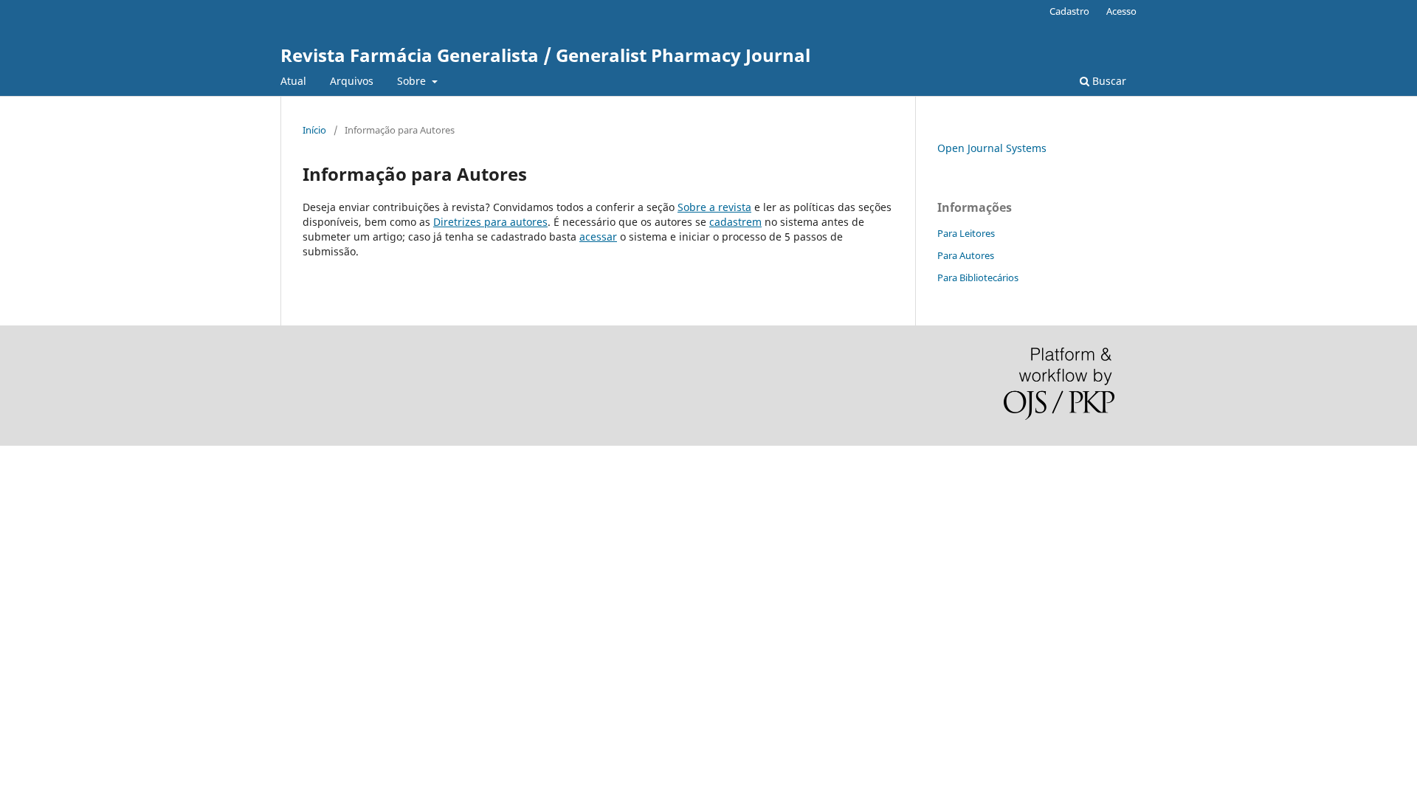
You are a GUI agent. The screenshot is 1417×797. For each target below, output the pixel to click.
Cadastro (1069, 11)
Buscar (1107, 81)
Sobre (413, 81)
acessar (598, 237)
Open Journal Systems (992, 148)
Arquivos (351, 81)
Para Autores (965, 255)
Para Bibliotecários (977, 277)
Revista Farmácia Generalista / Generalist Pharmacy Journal (545, 55)
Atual (293, 81)
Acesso (1121, 11)
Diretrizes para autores (490, 222)
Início (314, 130)
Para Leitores (966, 233)
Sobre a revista (714, 207)
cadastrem (735, 222)
